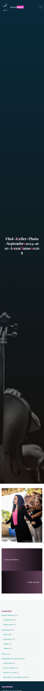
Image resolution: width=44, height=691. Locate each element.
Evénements (6, 630)
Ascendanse (16, 7)
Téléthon (6, 649)
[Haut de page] (35, 682)
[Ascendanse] (5, 7)
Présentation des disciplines (12, 659)
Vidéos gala (7, 625)
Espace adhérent (8, 615)
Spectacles (7, 639)
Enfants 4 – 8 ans (9, 673)
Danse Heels (8, 663)
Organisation (8, 620)
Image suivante (33, 582)
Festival (6, 635)
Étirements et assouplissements (15, 677)
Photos (4, 654)
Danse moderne (9, 668)
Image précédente (12, 560)
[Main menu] (40, 7)
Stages (6, 644)
